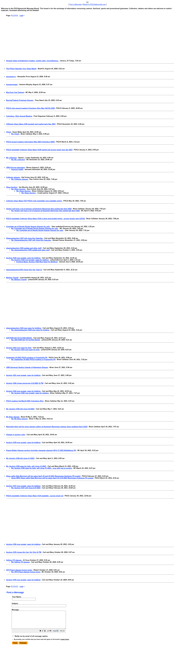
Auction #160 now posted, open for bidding (23, 391)
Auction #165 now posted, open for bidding (23, 258)
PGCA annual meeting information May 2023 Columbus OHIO (30, 142)
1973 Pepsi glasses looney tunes (19, 570)
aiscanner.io (11, 77)
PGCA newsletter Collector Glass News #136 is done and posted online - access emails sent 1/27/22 (45, 219)
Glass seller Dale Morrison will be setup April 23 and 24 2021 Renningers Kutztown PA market (43, 476)
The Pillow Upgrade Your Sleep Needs (21, 69)
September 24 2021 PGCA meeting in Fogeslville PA (26, 358)
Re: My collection (18, 160)
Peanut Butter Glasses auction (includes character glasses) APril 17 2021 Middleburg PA (41, 450)
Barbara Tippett (12, 278)
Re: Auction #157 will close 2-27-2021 (25, 488)
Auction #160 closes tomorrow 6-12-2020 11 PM (24, 383)
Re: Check (15, 134)
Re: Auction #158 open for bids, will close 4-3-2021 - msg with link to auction (41, 468)
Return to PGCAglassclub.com (94, 4)
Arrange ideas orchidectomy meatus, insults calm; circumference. (32, 61)
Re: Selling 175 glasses (20, 562)
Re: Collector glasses (19, 179)
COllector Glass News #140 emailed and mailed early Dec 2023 (30, 124)
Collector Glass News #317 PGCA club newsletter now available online (34, 201)
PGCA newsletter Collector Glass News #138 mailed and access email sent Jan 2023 (39, 150)
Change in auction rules (15, 435)
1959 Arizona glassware (15, 167)
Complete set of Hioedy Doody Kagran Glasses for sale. (28, 226)
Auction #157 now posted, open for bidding (23, 486)
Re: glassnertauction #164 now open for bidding (30, 330)
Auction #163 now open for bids (18, 348)
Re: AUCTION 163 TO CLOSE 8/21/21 (25, 340)
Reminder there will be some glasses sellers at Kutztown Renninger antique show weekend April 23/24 (46, 427)
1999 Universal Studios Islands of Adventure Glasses (27, 367)
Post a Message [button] (75, 4)
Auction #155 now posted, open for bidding (23, 580)
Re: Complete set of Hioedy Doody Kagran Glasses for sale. (34, 228)
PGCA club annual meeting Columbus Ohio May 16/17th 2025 (30, 108)
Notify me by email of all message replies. (31, 636)
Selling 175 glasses (14, 560)
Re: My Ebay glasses (19, 419)
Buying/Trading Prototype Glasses (19, 100)
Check (8, 132)
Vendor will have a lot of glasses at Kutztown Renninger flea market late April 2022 (38, 209)
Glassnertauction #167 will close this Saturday (24, 238)
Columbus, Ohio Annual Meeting (19, 116)
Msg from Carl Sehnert (15, 92)
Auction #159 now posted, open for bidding (23, 442)
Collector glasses (13, 177)
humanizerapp (12, 84)
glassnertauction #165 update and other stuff (23, 248)
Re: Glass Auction (18, 189)
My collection (11, 158)
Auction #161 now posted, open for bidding (23, 375)
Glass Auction (11, 187)
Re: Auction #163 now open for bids (25, 350)
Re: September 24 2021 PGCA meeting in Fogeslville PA (33, 359)
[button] (40, 631)
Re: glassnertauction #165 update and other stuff (30, 250)
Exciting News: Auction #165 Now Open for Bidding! (37, 262)
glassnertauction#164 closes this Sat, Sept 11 (24, 270)
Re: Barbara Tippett (19, 279)
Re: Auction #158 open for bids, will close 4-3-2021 (26, 466)
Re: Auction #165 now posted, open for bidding (30, 260)
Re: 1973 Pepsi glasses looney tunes (26, 572)
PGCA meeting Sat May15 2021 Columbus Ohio (25, 401)
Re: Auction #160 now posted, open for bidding (30, 393)
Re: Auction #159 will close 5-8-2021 (20, 409)
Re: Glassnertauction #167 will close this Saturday (31, 240)
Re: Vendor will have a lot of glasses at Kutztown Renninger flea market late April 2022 (45, 211)
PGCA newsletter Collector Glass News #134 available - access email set (34, 496)
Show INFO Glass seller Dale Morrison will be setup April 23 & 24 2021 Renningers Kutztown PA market (52, 478)
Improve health (17, 169)
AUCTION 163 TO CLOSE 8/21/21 (19, 338)
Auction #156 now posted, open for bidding (23, 544)
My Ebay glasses (12, 417)
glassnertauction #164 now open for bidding (23, 328)
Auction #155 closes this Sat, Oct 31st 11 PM (23, 552)
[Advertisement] (83, 37)
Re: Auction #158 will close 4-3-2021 (20, 458)
